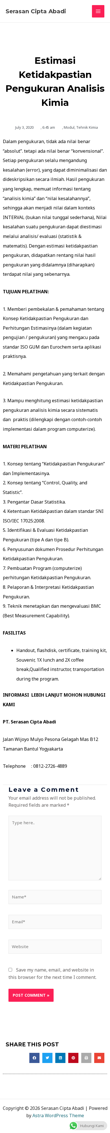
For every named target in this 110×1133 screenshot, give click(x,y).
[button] (34, 1058)
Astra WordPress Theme (58, 1115)
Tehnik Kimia (87, 127)
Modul (69, 127)
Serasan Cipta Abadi (36, 11)
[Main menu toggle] (98, 11)
